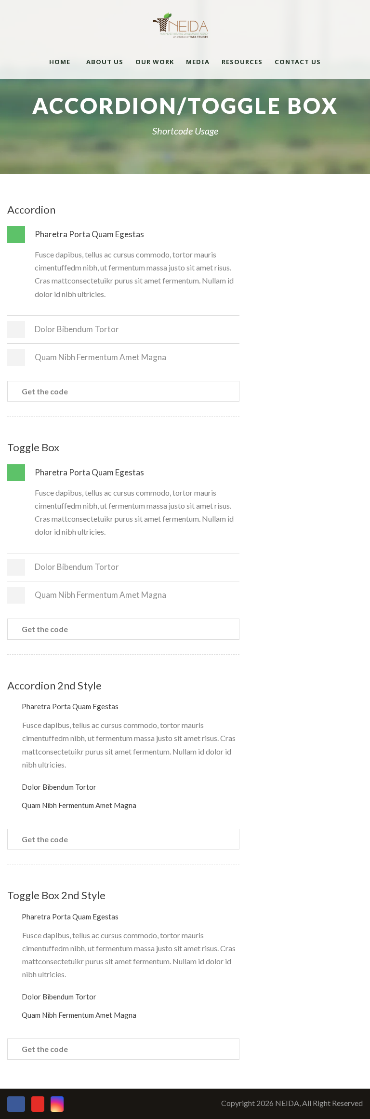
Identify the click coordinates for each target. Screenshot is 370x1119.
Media (198, 61)
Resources (242, 61)
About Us (104, 61)
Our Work (154, 61)
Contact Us (298, 61)
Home (59, 61)
